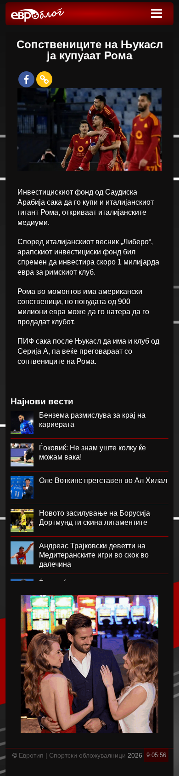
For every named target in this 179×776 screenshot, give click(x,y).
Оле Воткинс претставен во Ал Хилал (103, 480)
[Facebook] (26, 79)
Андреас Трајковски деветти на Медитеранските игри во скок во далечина (94, 555)
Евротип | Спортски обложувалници (72, 755)
